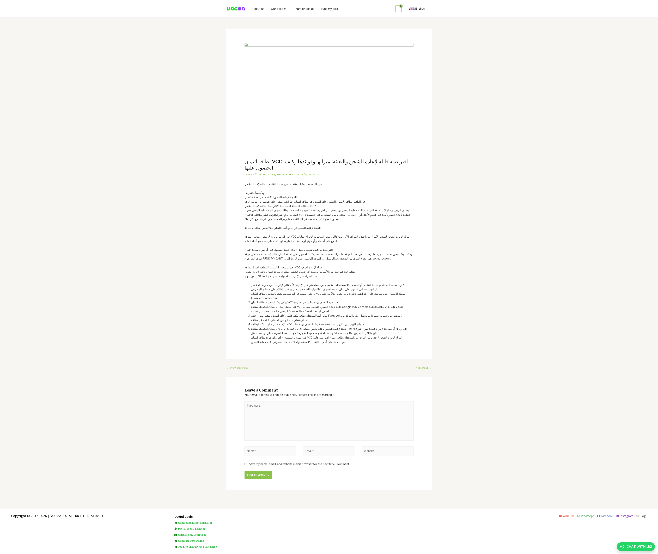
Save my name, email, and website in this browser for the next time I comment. (299, 464)
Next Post (423, 368)
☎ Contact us (305, 9)
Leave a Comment (256, 174)
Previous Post (237, 368)
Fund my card (329, 9)
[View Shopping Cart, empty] (398, 8)
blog (273, 174)
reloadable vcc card (289, 174)
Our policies (278, 9)
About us (258, 9)
